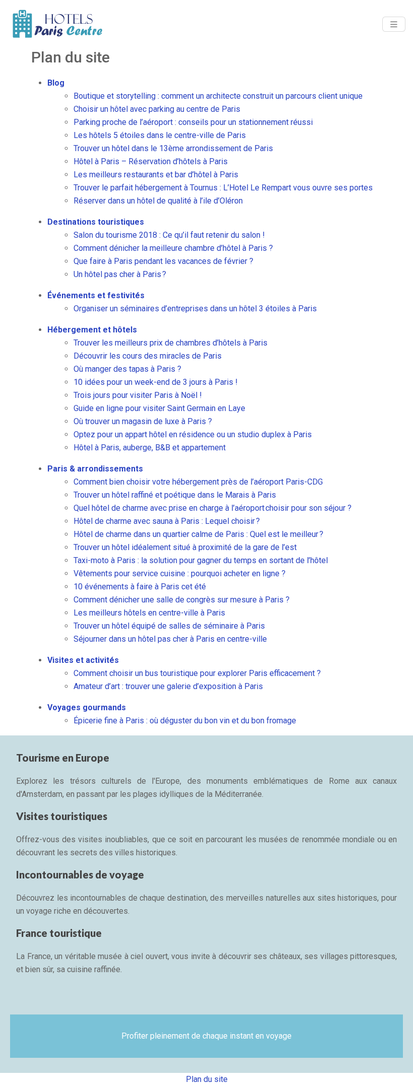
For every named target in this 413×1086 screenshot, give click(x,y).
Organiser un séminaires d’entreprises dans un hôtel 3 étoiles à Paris (195, 308)
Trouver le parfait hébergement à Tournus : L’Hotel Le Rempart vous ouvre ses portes (223, 187)
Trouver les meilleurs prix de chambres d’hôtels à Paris (170, 343)
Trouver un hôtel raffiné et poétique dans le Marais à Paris (175, 495)
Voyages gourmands (86, 707)
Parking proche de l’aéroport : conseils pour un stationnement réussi (193, 122)
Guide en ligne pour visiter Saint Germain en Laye (159, 408)
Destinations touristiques (95, 222)
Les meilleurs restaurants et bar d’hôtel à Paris (156, 174)
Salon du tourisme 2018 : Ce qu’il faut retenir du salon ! (169, 235)
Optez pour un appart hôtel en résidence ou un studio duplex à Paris (193, 434)
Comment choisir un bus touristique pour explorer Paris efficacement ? (197, 673)
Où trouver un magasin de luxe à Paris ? (143, 421)
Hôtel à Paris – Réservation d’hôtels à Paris (151, 161)
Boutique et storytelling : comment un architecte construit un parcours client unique (218, 96)
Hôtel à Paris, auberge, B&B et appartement (150, 447)
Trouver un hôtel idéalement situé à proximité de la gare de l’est (185, 547)
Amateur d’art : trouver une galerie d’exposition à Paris (168, 686)
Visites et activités (83, 660)
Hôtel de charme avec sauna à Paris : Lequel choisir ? (167, 521)
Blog (55, 83)
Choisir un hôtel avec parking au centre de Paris (157, 109)
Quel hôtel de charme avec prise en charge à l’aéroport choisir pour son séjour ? (213, 508)
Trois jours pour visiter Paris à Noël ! (138, 395)
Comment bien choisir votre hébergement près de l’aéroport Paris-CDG (198, 482)
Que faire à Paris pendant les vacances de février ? (163, 261)
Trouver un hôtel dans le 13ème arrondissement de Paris (173, 148)
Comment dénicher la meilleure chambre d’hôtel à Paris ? (173, 248)
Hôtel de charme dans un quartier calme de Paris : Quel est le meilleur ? (198, 534)
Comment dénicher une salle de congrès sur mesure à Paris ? (182, 599)
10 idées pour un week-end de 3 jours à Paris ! (156, 382)
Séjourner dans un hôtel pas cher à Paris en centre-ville (170, 639)
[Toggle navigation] (393, 24)
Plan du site (207, 1079)
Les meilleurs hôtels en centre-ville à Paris (149, 613)
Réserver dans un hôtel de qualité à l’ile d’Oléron (158, 201)
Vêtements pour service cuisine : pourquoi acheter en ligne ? (180, 573)
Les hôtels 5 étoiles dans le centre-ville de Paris (160, 135)
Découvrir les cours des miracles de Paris (148, 356)
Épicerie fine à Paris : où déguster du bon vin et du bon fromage (185, 720)
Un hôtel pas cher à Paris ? (120, 274)
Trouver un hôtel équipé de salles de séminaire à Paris (169, 626)
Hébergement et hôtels (92, 329)
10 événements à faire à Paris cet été (140, 586)
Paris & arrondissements (95, 468)
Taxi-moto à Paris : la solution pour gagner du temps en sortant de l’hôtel (201, 560)
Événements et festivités (96, 295)
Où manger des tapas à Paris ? (127, 369)
